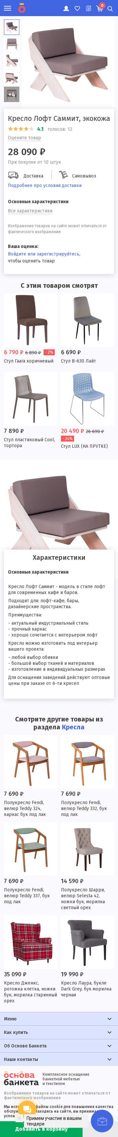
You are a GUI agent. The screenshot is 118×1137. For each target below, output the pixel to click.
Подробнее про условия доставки (45, 185)
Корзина (102, 5)
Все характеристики (30, 211)
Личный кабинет (66, 5)
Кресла (73, 727)
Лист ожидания (88, 5)
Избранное (77, 5)
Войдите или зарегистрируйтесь (43, 254)
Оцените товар (24, 138)
